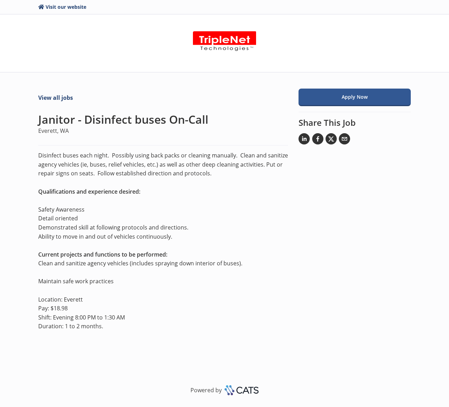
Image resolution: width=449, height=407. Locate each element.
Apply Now (355, 96)
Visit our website (66, 7)
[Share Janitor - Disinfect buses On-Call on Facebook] (317, 140)
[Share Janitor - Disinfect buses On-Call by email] (344, 140)
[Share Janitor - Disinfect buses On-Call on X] (331, 140)
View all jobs (55, 98)
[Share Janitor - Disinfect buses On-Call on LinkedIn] (304, 140)
